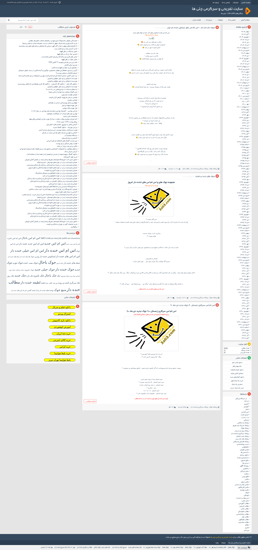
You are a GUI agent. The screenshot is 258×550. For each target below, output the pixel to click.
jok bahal (54, 238)
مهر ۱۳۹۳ (245, 212)
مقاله (247, 525)
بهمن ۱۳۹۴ (245, 169)
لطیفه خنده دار (30, 282)
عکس (247, 479)
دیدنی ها (245, 463)
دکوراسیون (245, 461)
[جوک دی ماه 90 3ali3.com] (151, 351)
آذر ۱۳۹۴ (245, 174)
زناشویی (246, 469)
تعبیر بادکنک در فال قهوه (68, 52)
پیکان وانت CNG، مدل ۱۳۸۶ (66, 122)
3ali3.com (45, 238)
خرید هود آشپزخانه (70, 157)
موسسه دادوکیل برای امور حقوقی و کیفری (62, 79)
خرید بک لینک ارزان (237, 388)
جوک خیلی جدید (45, 269)
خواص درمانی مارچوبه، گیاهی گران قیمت (63, 98)
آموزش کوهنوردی (62, 327)
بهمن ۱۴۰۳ (245, 53)
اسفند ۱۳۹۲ (244, 231)
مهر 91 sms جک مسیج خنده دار (64, 547)
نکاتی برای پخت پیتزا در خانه (67, 146)
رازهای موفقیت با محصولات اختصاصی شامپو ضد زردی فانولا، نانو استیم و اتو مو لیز (48, 149)
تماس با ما (226, 2)
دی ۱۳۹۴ (245, 171)
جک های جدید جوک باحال (102, 547)
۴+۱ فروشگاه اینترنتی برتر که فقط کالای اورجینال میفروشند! (56, 187)
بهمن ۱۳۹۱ (245, 266)
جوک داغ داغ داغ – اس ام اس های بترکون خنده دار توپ (191, 27)
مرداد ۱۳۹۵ (244, 161)
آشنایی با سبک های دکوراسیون (66, 192)
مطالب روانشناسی (242, 514)
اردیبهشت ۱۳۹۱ (243, 290)
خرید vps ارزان (64, 333)
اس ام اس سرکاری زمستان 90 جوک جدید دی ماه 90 (192, 305)
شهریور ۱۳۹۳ (244, 215)
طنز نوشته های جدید (134, 547)
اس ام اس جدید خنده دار (31, 243)
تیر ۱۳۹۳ (245, 220)
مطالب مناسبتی (243, 522)
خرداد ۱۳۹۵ (244, 163)
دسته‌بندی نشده (243, 458)
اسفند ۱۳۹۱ (244, 263)
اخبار (247, 409)
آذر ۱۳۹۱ (245, 271)
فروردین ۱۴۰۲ (243, 85)
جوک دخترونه (29, 270)
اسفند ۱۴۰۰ (244, 99)
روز (30, 27)
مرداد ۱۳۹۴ (244, 185)
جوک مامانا (165, 547)
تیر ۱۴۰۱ (245, 94)
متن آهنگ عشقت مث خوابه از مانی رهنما (63, 92)
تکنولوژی (245, 447)
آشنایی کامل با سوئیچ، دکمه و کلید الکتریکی (61, 125)
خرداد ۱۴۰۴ (244, 45)
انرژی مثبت (245, 415)
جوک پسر (72, 276)
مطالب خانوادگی (243, 512)
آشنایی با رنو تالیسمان (69, 138)
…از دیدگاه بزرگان (242, 399)
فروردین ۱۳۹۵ (243, 166)
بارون (153, 134)
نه (150, 390)
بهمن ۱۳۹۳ (245, 201)
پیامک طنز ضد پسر (242, 439)
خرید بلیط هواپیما (62, 353)
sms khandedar (73, 238)
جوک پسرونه (65, 276)
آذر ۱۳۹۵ (245, 153)
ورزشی (246, 530)
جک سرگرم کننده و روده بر (68, 283)
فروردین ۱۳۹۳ (243, 228)
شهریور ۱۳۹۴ (244, 182)
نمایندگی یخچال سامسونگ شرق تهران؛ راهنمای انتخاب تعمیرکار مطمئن (53, 41)
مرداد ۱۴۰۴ (244, 40)
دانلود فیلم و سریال (61, 307)
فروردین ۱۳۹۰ (243, 325)
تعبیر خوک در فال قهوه (69, 60)
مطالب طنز (185, 169)
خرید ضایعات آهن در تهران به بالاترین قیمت (61, 224)
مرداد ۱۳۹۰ (244, 314)
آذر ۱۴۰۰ (245, 102)
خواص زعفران (72, 100)
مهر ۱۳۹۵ (245, 158)
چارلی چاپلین (244, 450)
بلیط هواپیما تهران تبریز (60, 360)
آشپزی (246, 404)
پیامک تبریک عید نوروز (241, 426)
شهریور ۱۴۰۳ (244, 59)
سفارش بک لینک (237, 384)
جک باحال (50, 275)
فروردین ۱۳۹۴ (243, 196)
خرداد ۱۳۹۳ (244, 223)
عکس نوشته (244, 490)
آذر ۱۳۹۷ (245, 123)
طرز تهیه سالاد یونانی (70, 108)
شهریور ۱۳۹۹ (244, 118)
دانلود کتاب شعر (237, 363)
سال (21, 27)
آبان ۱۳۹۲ (245, 241)
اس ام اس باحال (31, 237)
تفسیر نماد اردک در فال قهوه (67, 54)
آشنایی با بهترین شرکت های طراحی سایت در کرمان (59, 133)
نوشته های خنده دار (47, 290)
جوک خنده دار (64, 269)
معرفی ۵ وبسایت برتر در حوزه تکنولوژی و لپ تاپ (60, 176)
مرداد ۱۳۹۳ (244, 217)
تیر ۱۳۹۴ (245, 188)
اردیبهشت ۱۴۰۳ (243, 67)
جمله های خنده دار (72, 263)
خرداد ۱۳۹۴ (244, 190)
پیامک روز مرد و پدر (242, 431)
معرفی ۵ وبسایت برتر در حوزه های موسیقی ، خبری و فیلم (57, 162)
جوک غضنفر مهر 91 (177, 547)
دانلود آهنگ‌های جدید (237, 377)
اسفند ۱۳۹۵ (244, 145)
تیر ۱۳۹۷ (245, 126)
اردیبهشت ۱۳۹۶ (243, 142)
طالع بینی (245, 477)
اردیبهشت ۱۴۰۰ (243, 107)
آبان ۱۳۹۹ (245, 112)
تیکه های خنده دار (13, 257)
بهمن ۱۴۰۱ (245, 91)
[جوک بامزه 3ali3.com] (151, 216)
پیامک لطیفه (35, 290)
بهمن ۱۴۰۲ (245, 72)
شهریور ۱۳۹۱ (244, 279)
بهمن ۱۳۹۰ (245, 298)
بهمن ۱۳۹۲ (245, 233)
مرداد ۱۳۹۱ (244, 282)
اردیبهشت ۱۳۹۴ (243, 193)
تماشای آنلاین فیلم (237, 373)
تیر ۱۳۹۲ (245, 252)
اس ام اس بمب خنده (73, 244)
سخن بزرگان (244, 471)
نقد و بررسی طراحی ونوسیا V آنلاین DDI (63, 62)
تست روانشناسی (243, 444)
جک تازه (29, 276)
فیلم (247, 493)
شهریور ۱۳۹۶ (244, 137)
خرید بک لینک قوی (237, 381)
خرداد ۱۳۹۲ (244, 255)
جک (58, 276)
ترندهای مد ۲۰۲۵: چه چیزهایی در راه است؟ (61, 89)
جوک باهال (231, 547)
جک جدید (20, 275)
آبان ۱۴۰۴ (245, 34)
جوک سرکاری (20, 270)
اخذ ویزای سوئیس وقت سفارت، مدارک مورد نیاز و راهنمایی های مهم (53, 119)
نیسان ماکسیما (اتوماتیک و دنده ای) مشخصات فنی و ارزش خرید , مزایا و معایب (49, 195)
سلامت (246, 474)
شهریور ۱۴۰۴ (244, 37)
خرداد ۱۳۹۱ (244, 287)
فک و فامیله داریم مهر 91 (217, 547)
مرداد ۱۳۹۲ (244, 249)
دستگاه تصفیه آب (70, 136)
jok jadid (62, 238)
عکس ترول (245, 482)
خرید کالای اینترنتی (62, 340)
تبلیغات (235, 2)
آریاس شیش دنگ (70, 152)
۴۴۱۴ (246, 401)
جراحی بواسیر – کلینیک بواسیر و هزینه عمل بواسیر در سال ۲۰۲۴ (54, 111)
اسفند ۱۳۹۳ (244, 198)
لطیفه (43, 283)
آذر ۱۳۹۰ (245, 303)
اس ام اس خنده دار (60, 250)
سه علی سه (50, 283)
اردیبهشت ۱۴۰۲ (243, 83)
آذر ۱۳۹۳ (245, 206)
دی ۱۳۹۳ (245, 204)
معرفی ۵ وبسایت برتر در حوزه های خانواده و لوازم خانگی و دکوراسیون (52, 168)
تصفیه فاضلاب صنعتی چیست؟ (66, 73)
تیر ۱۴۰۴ (245, 42)
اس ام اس (245, 412)
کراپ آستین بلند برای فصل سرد (65, 49)
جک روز (10, 276)
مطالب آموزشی (244, 504)
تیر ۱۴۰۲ (245, 77)
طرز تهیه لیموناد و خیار (69, 106)
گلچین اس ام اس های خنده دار (21, 290)
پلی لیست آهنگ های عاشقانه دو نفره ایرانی (62, 141)
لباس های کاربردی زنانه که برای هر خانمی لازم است (59, 57)
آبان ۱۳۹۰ (245, 306)
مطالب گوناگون (244, 520)
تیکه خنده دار (24, 257)
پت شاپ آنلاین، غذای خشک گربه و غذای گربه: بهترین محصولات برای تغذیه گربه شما (48, 76)
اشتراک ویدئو (64, 314)
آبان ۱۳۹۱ (245, 274)
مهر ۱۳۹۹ (245, 115)
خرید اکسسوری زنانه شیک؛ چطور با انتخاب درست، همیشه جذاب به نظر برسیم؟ (49, 44)
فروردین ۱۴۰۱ (243, 96)
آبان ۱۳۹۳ (245, 209)
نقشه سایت (196, 20)
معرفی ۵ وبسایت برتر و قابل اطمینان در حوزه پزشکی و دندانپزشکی (53, 181)
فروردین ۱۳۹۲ (243, 260)
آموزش (246, 407)
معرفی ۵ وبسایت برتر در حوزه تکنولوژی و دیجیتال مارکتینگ (56, 173)
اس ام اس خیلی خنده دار (27, 250)
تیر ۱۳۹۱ (245, 284)
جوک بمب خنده (30, 263)
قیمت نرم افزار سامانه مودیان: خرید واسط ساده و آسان (58, 130)
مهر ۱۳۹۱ (245, 276)
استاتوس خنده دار (47, 256)
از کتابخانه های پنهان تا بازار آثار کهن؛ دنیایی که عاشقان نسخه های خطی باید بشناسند (48, 46)
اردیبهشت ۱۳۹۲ (243, 258)
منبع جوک (60, 290)
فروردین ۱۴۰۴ (243, 50)
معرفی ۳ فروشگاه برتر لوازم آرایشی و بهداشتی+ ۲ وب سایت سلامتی (53, 189)
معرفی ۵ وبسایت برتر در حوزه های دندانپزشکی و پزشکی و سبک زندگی (52, 179)
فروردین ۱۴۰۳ (243, 69)
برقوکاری (74, 227)
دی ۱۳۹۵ (245, 150)
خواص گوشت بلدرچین (69, 95)
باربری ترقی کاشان (70, 65)
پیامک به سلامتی (243, 423)
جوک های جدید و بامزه (205, 176)
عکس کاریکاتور (243, 487)
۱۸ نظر (169, 298)
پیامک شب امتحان (242, 436)
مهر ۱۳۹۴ (245, 180)
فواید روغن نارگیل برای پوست (66, 144)
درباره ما (216, 2)
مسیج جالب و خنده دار (119, 547)
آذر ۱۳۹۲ (245, 239)
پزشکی (246, 420)
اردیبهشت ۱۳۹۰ (243, 322)
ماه (26, 27)
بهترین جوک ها (34, 257)
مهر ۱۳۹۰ (245, 309)
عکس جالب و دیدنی (242, 485)
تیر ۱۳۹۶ (245, 139)
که (157, 368)
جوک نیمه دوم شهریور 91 (151, 547)
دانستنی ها (245, 452)
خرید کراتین (65, 347)
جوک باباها (188, 547)
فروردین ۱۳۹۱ (243, 292)
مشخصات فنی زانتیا (70, 117)
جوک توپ (18, 262)
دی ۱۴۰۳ (245, 56)
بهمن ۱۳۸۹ (245, 330)
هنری (247, 528)
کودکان (246, 495)
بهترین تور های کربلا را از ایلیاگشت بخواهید (62, 114)
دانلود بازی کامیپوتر (62, 320)
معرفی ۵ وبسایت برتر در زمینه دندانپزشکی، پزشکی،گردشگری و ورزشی (52, 165)
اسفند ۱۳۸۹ (244, 327)
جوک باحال (47, 262)
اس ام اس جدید (55, 243)
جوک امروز (59, 263)
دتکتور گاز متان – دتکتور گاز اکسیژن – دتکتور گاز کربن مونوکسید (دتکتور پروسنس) (47, 84)
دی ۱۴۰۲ (245, 75)
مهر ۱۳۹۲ (245, 244)
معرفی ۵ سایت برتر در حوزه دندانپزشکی (63, 184)
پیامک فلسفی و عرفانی (241, 442)
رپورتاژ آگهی (244, 466)
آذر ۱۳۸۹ (245, 336)
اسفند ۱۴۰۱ (244, 88)
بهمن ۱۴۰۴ (245, 32)
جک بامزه (38, 275)
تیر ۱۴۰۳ (245, 61)
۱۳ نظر (171, 407)
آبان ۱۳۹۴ (245, 177)
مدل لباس (245, 501)
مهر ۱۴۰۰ (245, 104)
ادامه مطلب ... (90, 162)
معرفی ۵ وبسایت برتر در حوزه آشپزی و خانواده (60, 171)
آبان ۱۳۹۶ (245, 134)
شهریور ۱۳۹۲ (244, 247)
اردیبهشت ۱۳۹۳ (243, 225)
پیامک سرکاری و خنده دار (199, 169)
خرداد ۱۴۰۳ (244, 64)
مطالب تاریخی (244, 506)
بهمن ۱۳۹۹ (245, 110)
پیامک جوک (213, 169)
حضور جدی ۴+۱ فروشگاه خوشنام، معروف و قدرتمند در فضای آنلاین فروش (51, 160)
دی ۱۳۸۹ (245, 333)
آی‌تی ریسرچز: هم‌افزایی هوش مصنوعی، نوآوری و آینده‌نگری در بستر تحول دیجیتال (48, 71)
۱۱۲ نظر (161, 169)
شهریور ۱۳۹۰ (244, 311)
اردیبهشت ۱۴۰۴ (243, 48)
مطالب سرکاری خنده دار (84, 547)
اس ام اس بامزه (14, 238)
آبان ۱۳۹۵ (245, 155)
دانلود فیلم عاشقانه (237, 370)
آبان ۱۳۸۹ (245, 338)
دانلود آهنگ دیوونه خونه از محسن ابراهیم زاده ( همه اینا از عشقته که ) (52, 154)
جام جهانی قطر (237, 366)
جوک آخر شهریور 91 (200, 547)
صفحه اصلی (245, 2)
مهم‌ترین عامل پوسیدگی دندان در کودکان (62, 103)
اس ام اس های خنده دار (68, 256)
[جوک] (151, 38)
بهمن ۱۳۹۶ (245, 131)
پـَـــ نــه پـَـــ (245, 418)
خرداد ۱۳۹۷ (244, 128)
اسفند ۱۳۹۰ (244, 295)
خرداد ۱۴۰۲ (244, 80)
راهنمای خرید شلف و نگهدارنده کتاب (64, 68)
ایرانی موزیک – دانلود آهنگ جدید (65, 128)
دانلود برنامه (244, 455)
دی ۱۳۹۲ (245, 236)
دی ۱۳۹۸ (245, 120)
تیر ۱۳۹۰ (245, 317)
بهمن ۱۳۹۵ (245, 147)
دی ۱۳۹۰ (245, 301)
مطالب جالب (245, 509)
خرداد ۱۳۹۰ (244, 319)
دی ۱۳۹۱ (245, 268)
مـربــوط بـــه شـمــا (242, 498)
